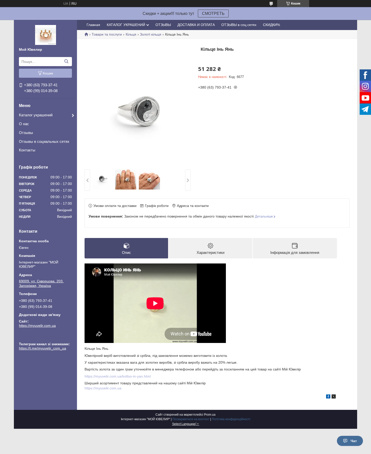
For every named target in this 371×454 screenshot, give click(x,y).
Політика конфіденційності (231, 419)
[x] (334, 397)
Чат (354, 441)
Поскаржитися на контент (190, 419)
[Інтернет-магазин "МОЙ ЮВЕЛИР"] (45, 35)
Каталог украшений (35, 115)
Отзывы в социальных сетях (44, 141)
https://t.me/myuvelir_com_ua (42, 337)
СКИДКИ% (271, 25)
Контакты (27, 150)
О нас (24, 124)
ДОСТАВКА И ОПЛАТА (196, 25)
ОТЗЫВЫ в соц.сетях (238, 25)
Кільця (131, 34)
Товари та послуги (107, 34)
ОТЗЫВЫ (163, 25)
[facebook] (328, 397)
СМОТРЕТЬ (213, 13)
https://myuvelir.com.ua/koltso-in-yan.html (118, 376)
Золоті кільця (150, 34)
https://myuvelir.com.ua (37, 326)
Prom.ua (210, 414)
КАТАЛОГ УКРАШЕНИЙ (126, 25)
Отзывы (26, 132)
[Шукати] (66, 61)
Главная (93, 25)
